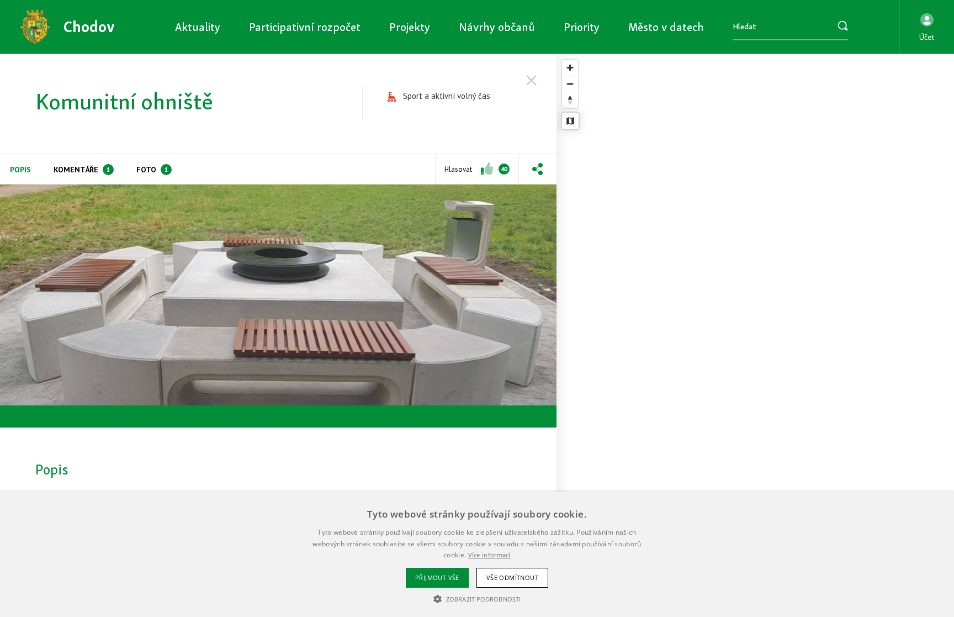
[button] (926, 27)
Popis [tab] (20, 170)
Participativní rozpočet (305, 26)
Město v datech (666, 26)
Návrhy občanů (497, 26)
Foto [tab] (152, 170)
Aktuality (197, 26)
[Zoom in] (570, 68)
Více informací (489, 555)
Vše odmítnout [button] (512, 577)
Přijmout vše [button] (437, 577)
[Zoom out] (570, 84)
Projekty (409, 26)
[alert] (477, 554)
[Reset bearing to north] (570, 100)
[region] (755, 335)
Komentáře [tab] (82, 170)
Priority (582, 26)
